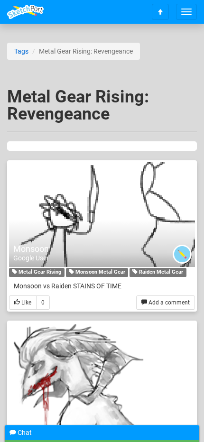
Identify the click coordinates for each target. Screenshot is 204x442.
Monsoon (31, 249)
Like (25, 302)
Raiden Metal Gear (160, 272)
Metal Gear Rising (39, 272)
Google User (31, 258)
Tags (21, 51)
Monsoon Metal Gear (99, 272)
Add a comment (168, 302)
